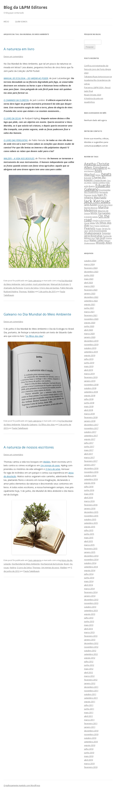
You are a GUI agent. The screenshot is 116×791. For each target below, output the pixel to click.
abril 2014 (88, 585)
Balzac (98, 175)
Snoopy (106, 233)
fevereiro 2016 (90, 504)
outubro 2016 (90, 475)
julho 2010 (88, 749)
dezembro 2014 (91, 555)
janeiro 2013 (89, 639)
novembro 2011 (91, 690)
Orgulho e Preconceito (101, 220)
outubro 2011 (90, 694)
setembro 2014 (91, 566)
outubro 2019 (90, 348)
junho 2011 (89, 708)
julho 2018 (88, 399)
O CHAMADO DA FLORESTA (16, 100)
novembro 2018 (91, 384)
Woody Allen (104, 243)
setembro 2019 (91, 351)
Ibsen (66, 564)
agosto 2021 (89, 304)
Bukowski (87, 178)
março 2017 (89, 457)
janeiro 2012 (89, 683)
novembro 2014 (91, 559)
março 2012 (89, 676)
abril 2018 (88, 410)
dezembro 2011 (91, 687)
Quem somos (21, 21)
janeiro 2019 (89, 381)
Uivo (93, 238)
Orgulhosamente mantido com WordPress (22, 785)
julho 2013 (88, 617)
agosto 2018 (89, 395)
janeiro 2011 (89, 727)
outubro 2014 (90, 563)
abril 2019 (88, 370)
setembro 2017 (91, 435)
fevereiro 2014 (90, 592)
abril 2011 (88, 716)
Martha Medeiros (96, 208)
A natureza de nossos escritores (29, 447)
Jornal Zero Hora (105, 205)
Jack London (26, 284)
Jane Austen (90, 204)
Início (6, 21)
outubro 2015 (90, 519)
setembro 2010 (91, 741)
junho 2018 (89, 402)
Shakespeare (92, 233)
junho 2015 (89, 534)
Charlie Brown (99, 180)
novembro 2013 (91, 603)
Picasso (98, 229)
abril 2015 (88, 541)
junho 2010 (89, 752)
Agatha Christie (96, 163)
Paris (92, 226)
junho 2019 (89, 362)
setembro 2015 (91, 523)
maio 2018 (88, 406)
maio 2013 (88, 625)
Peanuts (89, 228)
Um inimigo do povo (50, 465)
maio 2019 (88, 366)
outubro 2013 (90, 606)
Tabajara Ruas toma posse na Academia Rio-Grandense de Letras (98, 80)
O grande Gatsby (91, 217)
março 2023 (89, 286)
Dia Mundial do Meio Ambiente (26, 564)
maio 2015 (88, 537)
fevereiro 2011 (90, 723)
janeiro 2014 (89, 596)
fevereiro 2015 (90, 548)
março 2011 (89, 719)
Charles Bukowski (95, 179)
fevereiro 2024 (90, 268)
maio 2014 (88, 581)
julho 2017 (88, 443)
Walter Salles (96, 240)
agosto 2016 (89, 483)
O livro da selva (52, 469)
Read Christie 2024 (92, 94)
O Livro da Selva (31, 287)
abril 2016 (88, 497)
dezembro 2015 (91, 512)
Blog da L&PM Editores (25, 7)
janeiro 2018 (89, 421)
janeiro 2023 (89, 293)
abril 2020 (88, 330)
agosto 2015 (89, 526)
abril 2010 (88, 760)
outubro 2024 (90, 260)
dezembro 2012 (91, 643)
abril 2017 (88, 453)
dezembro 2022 (91, 297)
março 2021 (89, 311)
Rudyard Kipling (11, 291)
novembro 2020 (91, 319)
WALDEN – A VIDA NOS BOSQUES (19, 158)
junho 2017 (89, 446)
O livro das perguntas (49, 287)
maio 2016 (88, 494)
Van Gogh (100, 238)
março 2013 (89, 632)
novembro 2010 (91, 734)
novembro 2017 (91, 428)
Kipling (13, 567)
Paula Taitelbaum (20, 428)
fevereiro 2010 (90, 767)
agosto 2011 (89, 701)
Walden (31, 291)
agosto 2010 (89, 745)
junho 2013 (89, 621)
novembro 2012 (91, 647)
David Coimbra (98, 182)
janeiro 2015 (89, 552)
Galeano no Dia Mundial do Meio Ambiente (37, 314)
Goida (94, 195)
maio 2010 (88, 756)
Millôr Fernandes (100, 213)
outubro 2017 (90, 432)
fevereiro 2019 (90, 377)
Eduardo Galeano (29, 424)
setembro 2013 (91, 610)
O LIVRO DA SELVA (12, 118)
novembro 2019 (91, 344)
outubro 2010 (90, 738)
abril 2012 (88, 672)
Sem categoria (34, 280)
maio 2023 (88, 279)
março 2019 (89, 373)
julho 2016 (88, 486)
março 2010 (89, 763)
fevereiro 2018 (90, 417)
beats (106, 174)
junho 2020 (89, 326)
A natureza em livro (19, 49)
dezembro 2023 (91, 271)
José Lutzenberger (41, 284)
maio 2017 (88, 450)
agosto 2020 (89, 322)
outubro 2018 (90, 388)
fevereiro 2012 (90, 679)
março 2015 (89, 545)
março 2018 (89, 413)
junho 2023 (89, 275)
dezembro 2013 (91, 599)
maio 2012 (88, 668)
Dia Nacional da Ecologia (52, 564)
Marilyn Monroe (91, 207)
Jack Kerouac (97, 201)
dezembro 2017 (91, 424)
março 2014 (89, 588)
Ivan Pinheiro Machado (95, 196)
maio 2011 (88, 712)
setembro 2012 (91, 654)
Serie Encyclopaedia (98, 230)
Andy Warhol (93, 172)
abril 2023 (88, 282)
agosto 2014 (89, 570)
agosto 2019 (89, 355)
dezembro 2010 (91, 730)
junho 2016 (89, 490)
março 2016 (89, 501)
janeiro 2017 (89, 464)
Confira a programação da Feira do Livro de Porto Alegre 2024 (97, 69)
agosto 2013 (89, 614)
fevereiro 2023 (90, 289)
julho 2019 (88, 359)
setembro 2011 (91, 698)
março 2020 (89, 333)
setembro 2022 (91, 300)
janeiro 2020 (89, 337)
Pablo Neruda (66, 287)
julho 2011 (88, 705)
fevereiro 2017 (90, 461)
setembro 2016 (91, 479)
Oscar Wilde (89, 223)
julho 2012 (88, 661)
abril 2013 (88, 628)
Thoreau (23, 291)
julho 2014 (88, 574)
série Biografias (93, 235)
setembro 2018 (91, 391)
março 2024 (89, 264)
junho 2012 (89, 665)
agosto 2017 (89, 439)
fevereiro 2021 (90, 315)
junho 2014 (89, 577)
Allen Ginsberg (95, 167)
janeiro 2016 (89, 508)
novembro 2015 (91, 515)
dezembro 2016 (91, 468)
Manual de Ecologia (60, 284)
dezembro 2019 (91, 340)
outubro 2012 (90, 650)
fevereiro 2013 (90, 636)
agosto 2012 (89, 657)
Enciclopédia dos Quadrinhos (97, 191)
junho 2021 (89, 308)
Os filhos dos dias (34, 336)
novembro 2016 (91, 472)
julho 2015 (88, 530)
